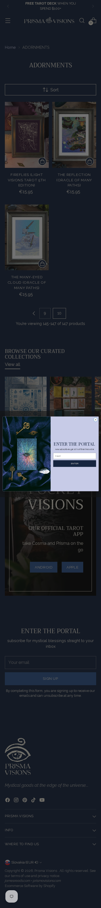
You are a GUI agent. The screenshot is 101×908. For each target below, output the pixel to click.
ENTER (74, 463)
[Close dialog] (95, 420)
